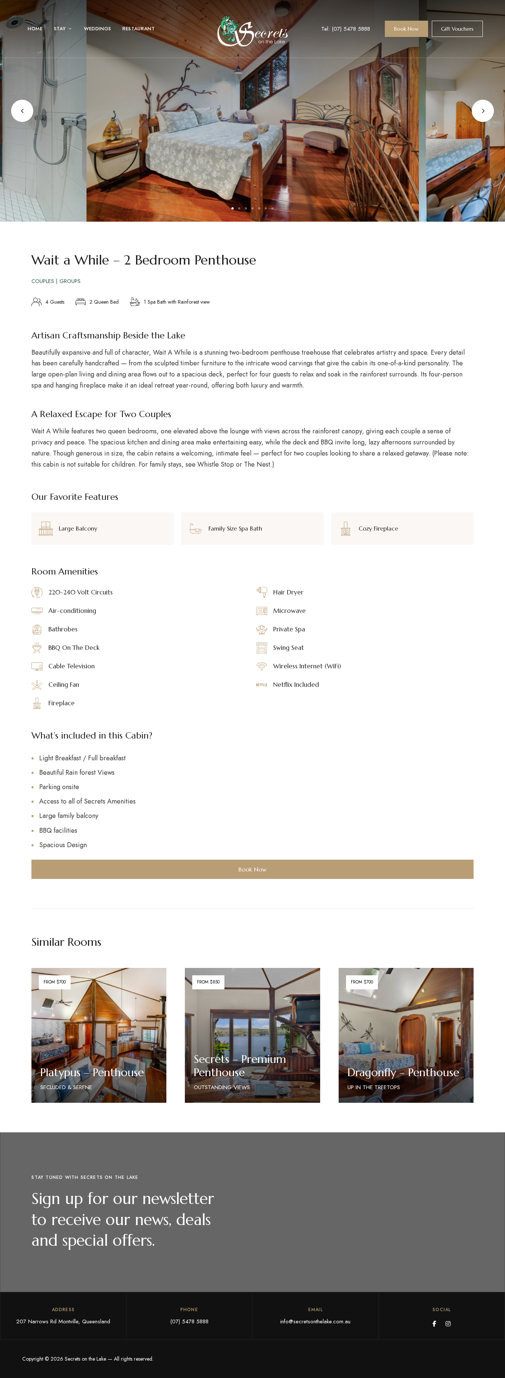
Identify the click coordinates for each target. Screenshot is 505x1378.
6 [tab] (265, 208)
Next (483, 111)
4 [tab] (252, 208)
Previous (22, 111)
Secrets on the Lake (86, 1358)
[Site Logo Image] (252, 31)
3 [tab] (246, 208)
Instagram (448, 1324)
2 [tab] (239, 208)
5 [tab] (259, 208)
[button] (406, 29)
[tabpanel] (253, 111)
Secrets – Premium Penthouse (240, 1065)
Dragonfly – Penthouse (403, 1072)
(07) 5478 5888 (189, 1321)
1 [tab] (232, 208)
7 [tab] (272, 208)
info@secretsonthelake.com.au (315, 1321)
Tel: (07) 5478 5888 (345, 29)
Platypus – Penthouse (92, 1072)
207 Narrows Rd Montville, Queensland (63, 1321)
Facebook (434, 1324)
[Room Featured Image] (99, 1036)
